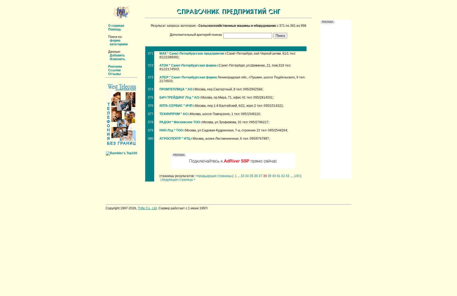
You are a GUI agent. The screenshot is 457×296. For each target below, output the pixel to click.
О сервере (116, 26)
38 (265, 176)
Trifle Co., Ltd (147, 208)
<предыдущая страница (213, 176)
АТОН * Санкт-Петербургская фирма (188, 65)
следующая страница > (177, 180)
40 (274, 176)
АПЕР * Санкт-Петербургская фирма (188, 77)
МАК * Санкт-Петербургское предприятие (191, 53)
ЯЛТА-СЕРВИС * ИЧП (176, 106)
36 (256, 176)
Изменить (117, 59)
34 (247, 176)
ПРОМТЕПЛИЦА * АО (175, 89)
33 (242, 176)
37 (260, 176)
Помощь (114, 29)
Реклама (115, 66)
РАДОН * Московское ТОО (179, 122)
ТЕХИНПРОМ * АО (173, 114)
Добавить (117, 55)
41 (278, 176)
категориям (119, 44)
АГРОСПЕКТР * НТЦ (174, 138)
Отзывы (114, 74)
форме (115, 40)
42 (283, 176)
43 (287, 176)
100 (297, 176)
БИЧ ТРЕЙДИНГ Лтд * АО (179, 97)
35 (251, 176)
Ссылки (114, 70)
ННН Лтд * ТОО (171, 130)
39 (269, 176)
